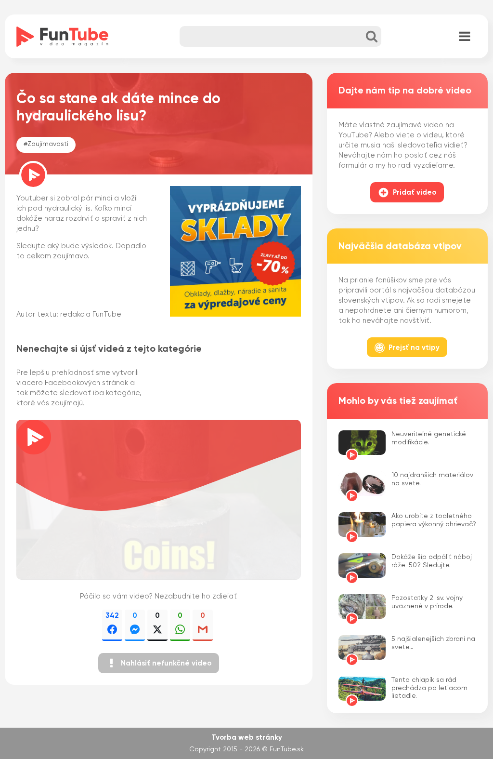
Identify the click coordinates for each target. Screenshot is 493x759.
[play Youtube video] (158, 500)
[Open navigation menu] (464, 37)
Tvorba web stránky (246, 737)
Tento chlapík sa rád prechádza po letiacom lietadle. (429, 688)
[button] (158, 663)
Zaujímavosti (47, 144)
